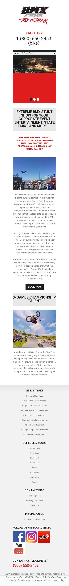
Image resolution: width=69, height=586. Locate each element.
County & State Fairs (34, 396)
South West (34, 472)
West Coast (34, 453)
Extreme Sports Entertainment (34, 420)
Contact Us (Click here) (30, 560)
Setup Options (35, 496)
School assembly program (34, 374)
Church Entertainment (34, 425)
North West (34, 477)
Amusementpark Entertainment (34, 410)
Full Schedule (34, 448)
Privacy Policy (58, 580)
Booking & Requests (34, 501)
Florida (34, 482)
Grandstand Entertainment (34, 401)
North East (34, 458)
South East (34, 463)
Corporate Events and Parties (34, 406)
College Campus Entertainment (34, 430)
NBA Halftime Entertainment (34, 415)
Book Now (34, 286)
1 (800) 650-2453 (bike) (33, 41)
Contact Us (34, 505)
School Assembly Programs (35, 435)
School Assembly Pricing (34, 519)
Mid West (35, 468)
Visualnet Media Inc (56, 574)
